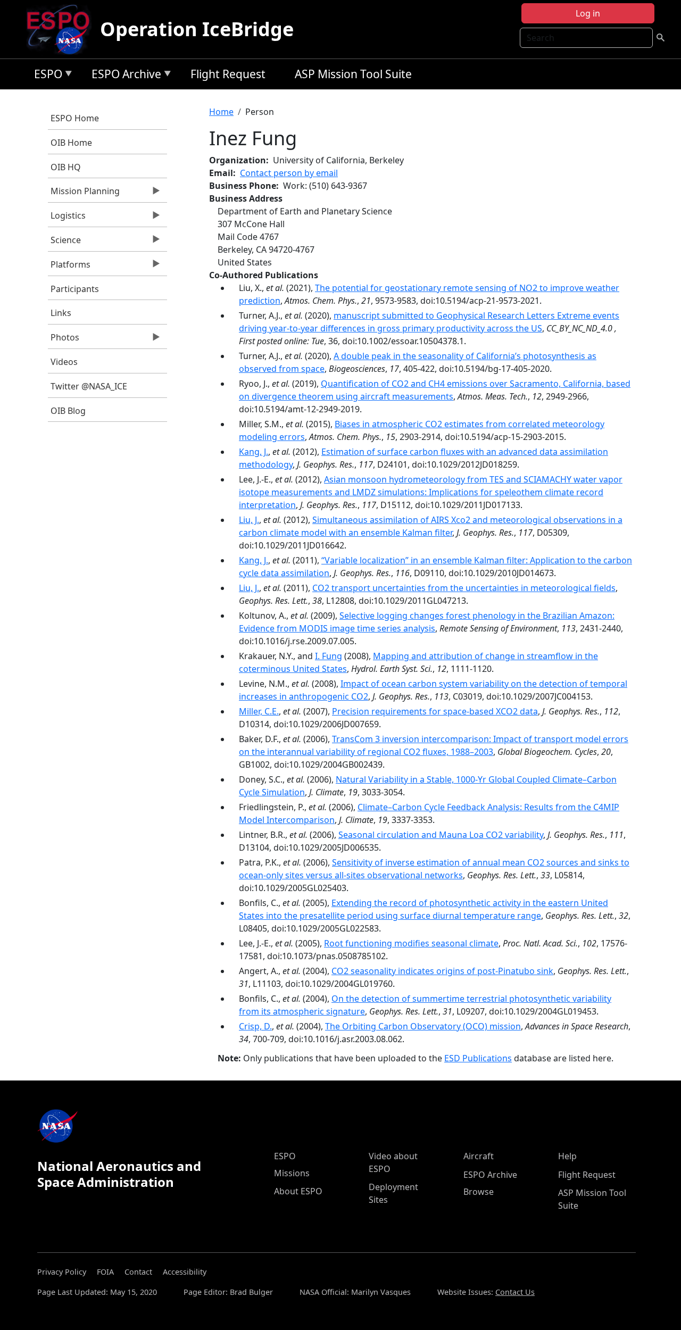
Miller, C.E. (259, 711)
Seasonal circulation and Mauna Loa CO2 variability (440, 835)
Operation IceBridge (197, 29)
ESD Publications (478, 1058)
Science (64, 242)
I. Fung (328, 656)
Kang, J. (253, 452)
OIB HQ (66, 167)
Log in (588, 13)
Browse (478, 1192)
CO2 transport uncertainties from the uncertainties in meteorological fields (464, 588)
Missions (292, 1173)
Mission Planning (84, 193)
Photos (63, 339)
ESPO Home (75, 118)
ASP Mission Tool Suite (353, 73)
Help (567, 1156)
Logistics (67, 218)
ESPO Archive (123, 75)
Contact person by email (289, 173)
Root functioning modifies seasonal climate (411, 943)
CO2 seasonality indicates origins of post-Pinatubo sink (442, 971)
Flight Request (227, 73)
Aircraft (478, 1156)
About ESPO (298, 1191)
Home (221, 112)
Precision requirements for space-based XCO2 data (435, 711)
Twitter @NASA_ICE (89, 386)
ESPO (45, 75)
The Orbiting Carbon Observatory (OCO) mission (423, 1026)
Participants (75, 289)
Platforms (69, 267)
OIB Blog (68, 411)
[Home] (62, 29)
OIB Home (71, 142)
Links (61, 313)
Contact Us (515, 1292)
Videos (64, 362)
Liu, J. (249, 520)
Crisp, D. (255, 1026)
